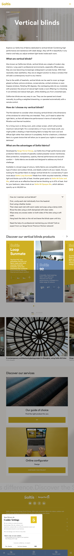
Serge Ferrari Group (25, 151)
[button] (33, 305)
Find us (34, 554)
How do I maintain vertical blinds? (23, 197)
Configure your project (37, 470)
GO (37, 419)
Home (7, 12)
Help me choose (11, 554)
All (33, 312)
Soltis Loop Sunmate (24, 176)
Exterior (39, 312)
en (70, 4)
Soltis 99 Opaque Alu (43, 184)
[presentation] (63, 236)
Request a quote (56, 554)
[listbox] (37, 273)
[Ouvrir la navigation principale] (71, 553)
